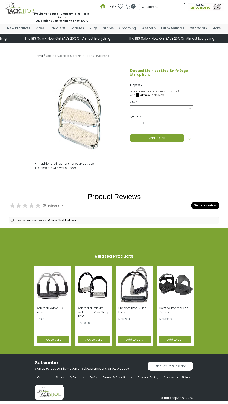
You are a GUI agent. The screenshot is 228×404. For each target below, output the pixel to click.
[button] (131, 6)
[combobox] (161, 108)
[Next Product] (199, 306)
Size (133, 102)
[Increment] (143, 123)
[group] (114, 306)
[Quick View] (52, 284)
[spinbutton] (138, 123)
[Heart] (120, 6)
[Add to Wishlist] (189, 138)
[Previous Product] (29, 306)
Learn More (158, 95)
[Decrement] (133, 123)
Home (39, 56)
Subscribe (46, 363)
